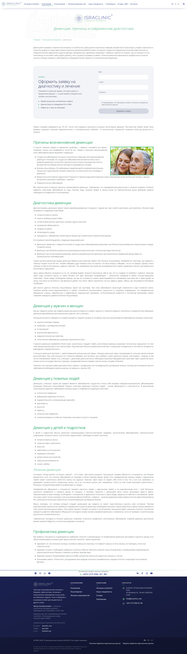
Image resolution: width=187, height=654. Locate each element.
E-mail (101, 82)
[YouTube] (151, 573)
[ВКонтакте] (137, 573)
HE (178, 4)
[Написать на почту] (49, 573)
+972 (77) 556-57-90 (134, 603)
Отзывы (120, 4)
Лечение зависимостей (80, 595)
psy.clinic (45, 628)
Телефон (102, 92)
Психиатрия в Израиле (51, 40)
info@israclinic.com (134, 599)
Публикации (101, 599)
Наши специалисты (104, 592)
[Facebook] (142, 573)
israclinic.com (47, 626)
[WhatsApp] (45, 573)
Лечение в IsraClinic (32, 4)
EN (175, 4)
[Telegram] (35, 573)
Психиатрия (75, 588)
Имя (100, 72)
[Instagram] (147, 573)
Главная (36, 40)
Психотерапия (76, 592)
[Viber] (40, 573)
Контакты (133, 4)
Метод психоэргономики (42, 606)
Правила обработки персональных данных (138, 643)
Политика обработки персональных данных (105, 643)
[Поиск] (183, 4)
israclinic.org (46, 631)
